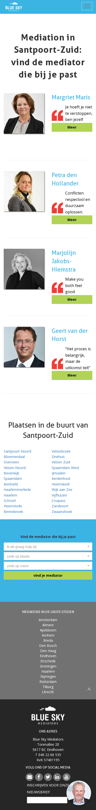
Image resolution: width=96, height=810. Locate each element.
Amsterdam (48, 619)
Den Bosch (48, 645)
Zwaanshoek (62, 511)
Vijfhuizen (59, 495)
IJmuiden (58, 473)
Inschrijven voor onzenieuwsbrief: (48, 788)
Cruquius (58, 500)
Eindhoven (48, 655)
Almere (48, 625)
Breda (48, 640)
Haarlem (10, 495)
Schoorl (10, 500)
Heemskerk (61, 484)
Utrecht (48, 692)
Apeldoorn (48, 630)
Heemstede (13, 506)
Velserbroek (61, 451)
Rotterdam (48, 681)
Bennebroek (13, 511)
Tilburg (48, 686)
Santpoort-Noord (17, 451)
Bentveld (11, 484)
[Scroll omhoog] (89, 688)
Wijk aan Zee (62, 489)
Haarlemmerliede (17, 489)
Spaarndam (13, 478)
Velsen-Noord (15, 467)
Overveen (11, 462)
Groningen (48, 666)
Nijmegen (48, 676)
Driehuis (58, 456)
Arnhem (48, 635)
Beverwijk (11, 473)
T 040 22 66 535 (48, 754)
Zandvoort (60, 506)
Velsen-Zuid (61, 462)
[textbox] (46, 546)
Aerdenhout (61, 478)
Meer (72, 127)
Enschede (48, 661)
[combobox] (48, 546)
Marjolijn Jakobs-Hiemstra (64, 261)
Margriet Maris (71, 97)
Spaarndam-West (65, 467)
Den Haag (48, 650)
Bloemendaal (14, 456)
